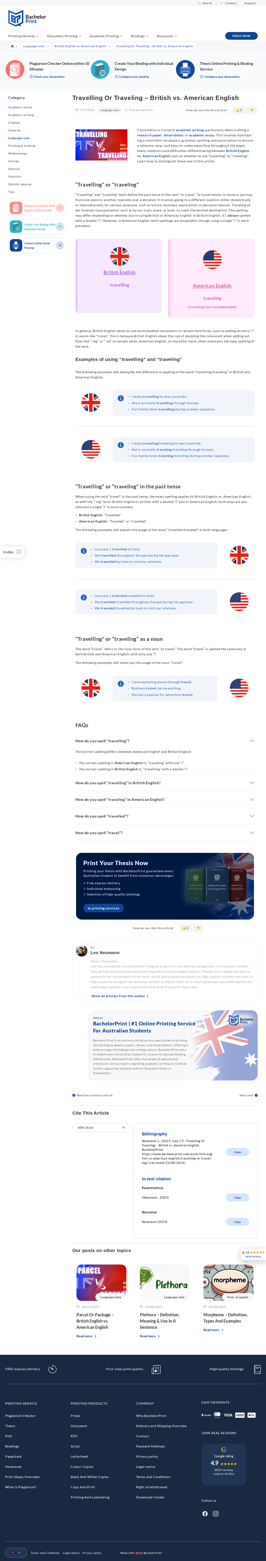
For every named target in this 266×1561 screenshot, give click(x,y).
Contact (231, 3)
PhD (8, 1436)
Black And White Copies (90, 1477)
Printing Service (21, 1403)
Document (79, 1426)
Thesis (10, 1426)
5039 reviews (224, 1470)
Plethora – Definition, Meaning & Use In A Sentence (159, 1321)
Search (207, 3)
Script (75, 1446)
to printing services (103, 908)
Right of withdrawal (151, 1487)
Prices (75, 1416)
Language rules (19, 138)
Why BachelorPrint (151, 1416)
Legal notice (145, 1466)
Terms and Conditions (153, 1477)
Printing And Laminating (90, 1497)
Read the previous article (94, 1095)
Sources (14, 168)
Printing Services (21, 36)
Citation (14, 122)
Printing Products (89, 1403)
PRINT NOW (241, 36)
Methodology (17, 153)
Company (145, 1403)
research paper (149, 135)
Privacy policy (147, 1456)
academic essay (201, 135)
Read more (84, 1336)
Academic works (20, 107)
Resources (165, 36)
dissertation (173, 135)
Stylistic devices (20, 184)
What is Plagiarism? (20, 1487)
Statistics (15, 176)
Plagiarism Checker (20, 1416)
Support (250, 3)
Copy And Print (83, 1487)
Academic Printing (104, 36)
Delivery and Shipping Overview (161, 1426)
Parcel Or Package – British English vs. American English (95, 1321)
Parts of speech (237, 1297)
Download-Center (150, 1497)
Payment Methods (150, 1446)
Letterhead (79, 1456)
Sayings (13, 161)
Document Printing (62, 36)
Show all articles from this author (118, 996)
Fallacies (14, 130)
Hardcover (13, 1466)
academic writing (190, 130)
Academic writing (21, 115)
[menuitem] (14, 1553)
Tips (11, 192)
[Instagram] (215, 1513)
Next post (247, 1095)
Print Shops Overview (22, 1477)
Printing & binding (21, 145)
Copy (237, 1152)
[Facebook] (205, 1513)
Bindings (138, 36)
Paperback (13, 1456)
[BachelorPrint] (27, 25)
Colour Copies (82, 1466)
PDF (74, 1436)
